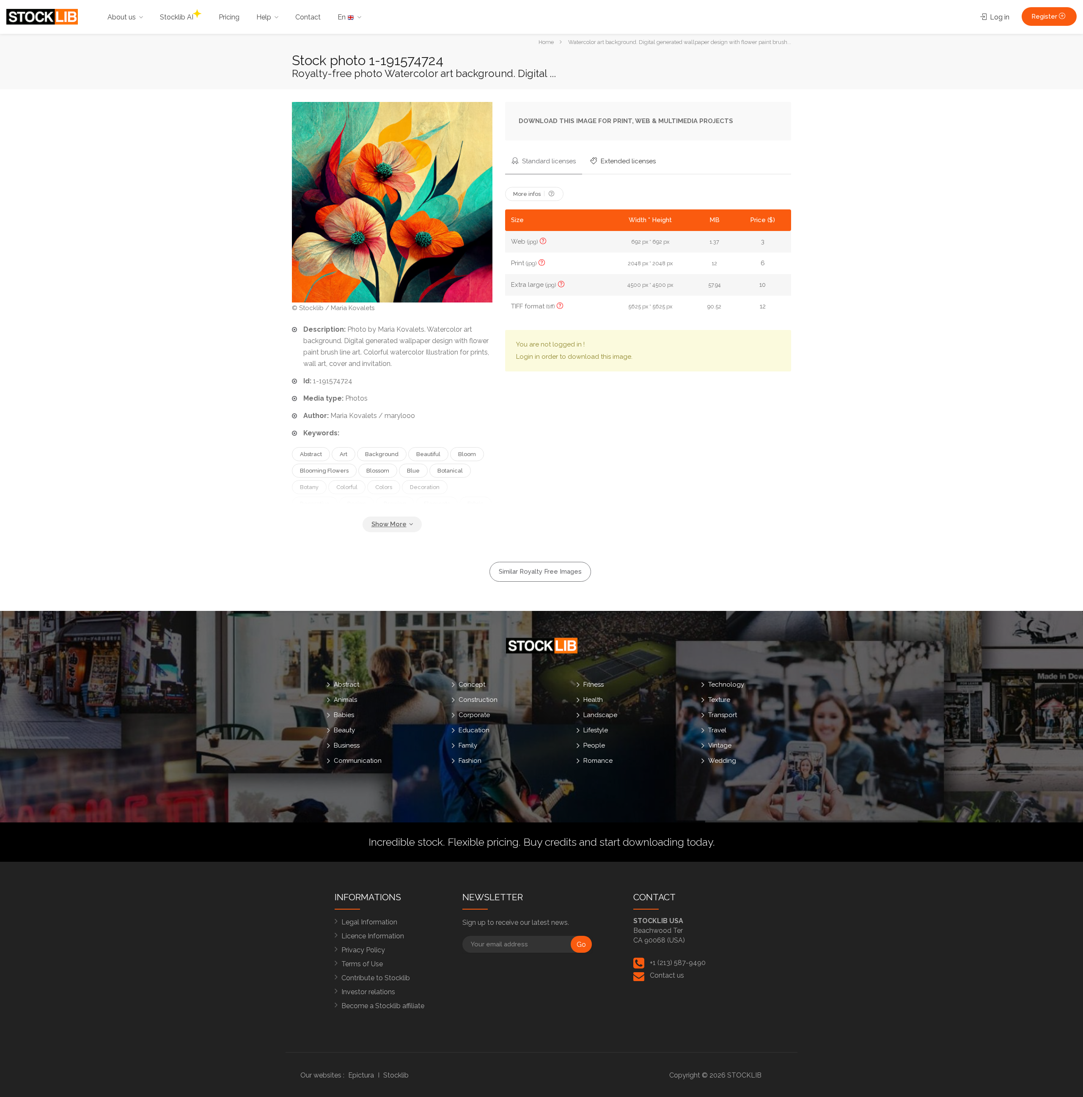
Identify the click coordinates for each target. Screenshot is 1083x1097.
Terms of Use (362, 964)
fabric (475, 503)
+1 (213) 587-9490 (678, 963)
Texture (719, 700)
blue (413, 470)
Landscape (600, 715)
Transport (722, 715)
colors (383, 487)
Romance (598, 760)
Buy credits (550, 842)
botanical (450, 470)
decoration (425, 487)
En (342, 17)
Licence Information (372, 936)
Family (468, 745)
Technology (726, 684)
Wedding (722, 760)
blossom (377, 470)
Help (263, 17)
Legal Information (369, 922)
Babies (344, 715)
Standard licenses (548, 161)
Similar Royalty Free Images (540, 571)
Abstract (346, 684)
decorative (315, 503)
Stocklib (396, 1075)
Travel (717, 730)
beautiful (428, 454)
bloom (467, 454)
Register (1045, 16)
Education (474, 730)
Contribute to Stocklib (375, 978)
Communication (358, 760)
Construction (478, 700)
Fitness (593, 684)
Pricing (229, 17)
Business (347, 745)
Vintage (719, 745)
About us (121, 17)
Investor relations (368, 992)
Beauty (344, 730)
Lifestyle (595, 730)
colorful (346, 487)
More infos (527, 194)
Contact (308, 17)
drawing (395, 503)
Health (593, 700)
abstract (311, 454)
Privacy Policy (363, 950)
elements (437, 503)
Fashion (470, 760)
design (356, 503)
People (594, 745)
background (382, 454)
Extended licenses (627, 161)
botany (309, 487)
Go (581, 944)
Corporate (474, 715)
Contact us (667, 975)
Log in (998, 17)
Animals (345, 700)
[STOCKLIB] (42, 16)
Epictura (361, 1075)
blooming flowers (324, 470)
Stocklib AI (176, 17)
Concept (472, 684)
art (343, 454)
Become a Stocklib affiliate (382, 1006)
